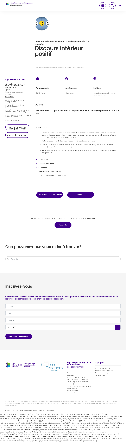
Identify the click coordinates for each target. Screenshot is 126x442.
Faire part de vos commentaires (50, 195)
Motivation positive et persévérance (15, 106)
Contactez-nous (100, 375)
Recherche (65, 225)
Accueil (36, 67)
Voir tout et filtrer (72, 393)
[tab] (78, 128)
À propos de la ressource (102, 368)
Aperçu (8, 89)
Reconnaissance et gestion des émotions (18, 115)
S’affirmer (8, 94)
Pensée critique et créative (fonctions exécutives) (17, 111)
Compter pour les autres (14, 92)
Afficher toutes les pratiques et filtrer (17, 128)
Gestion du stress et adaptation (14, 101)
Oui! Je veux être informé (18, 336)
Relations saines (12, 120)
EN (120, 5)
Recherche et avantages (102, 373)
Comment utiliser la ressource (104, 370)
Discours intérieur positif (78, 67)
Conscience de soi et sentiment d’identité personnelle (15, 85)
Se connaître (9, 96)
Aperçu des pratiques (17, 135)
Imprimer (80, 195)
